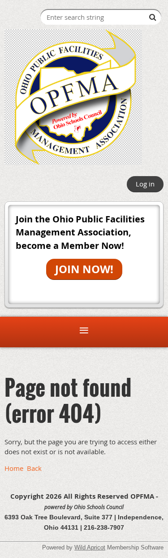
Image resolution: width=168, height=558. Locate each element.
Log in (145, 183)
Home (13, 468)
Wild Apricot (89, 547)
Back (34, 468)
